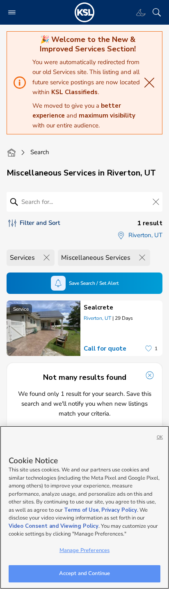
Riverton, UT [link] (97, 318)
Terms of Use (81, 510)
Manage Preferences (84, 550)
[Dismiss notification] (149, 375)
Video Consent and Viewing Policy (53, 526)
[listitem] (84, 328)
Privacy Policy (119, 510)
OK (160, 437)
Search (39, 152)
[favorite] (148, 348)
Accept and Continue (84, 573)
